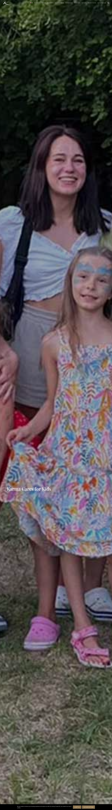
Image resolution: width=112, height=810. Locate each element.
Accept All (77, 807)
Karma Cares (77, 2)
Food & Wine (50, 2)
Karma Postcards (101, 2)
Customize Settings (88, 807)
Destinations (37, 2)
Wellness (43, 2)
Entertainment (69, 2)
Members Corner (92, 2)
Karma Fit (84, 2)
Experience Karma (59, 2)
